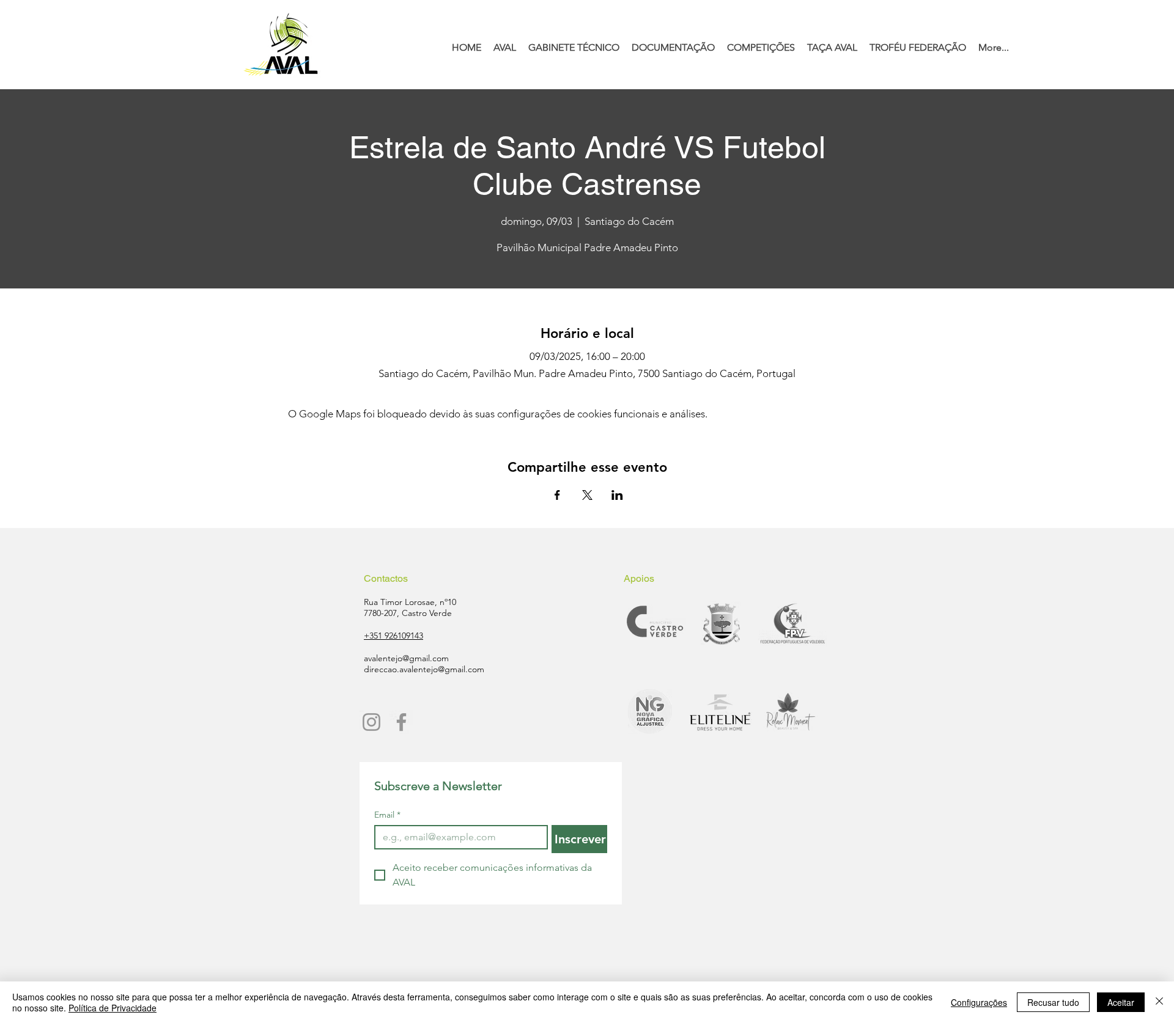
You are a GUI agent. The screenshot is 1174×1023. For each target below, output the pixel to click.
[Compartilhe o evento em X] (587, 495)
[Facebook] (401, 722)
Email (387, 815)
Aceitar (1120, 1002)
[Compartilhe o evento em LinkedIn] (617, 495)
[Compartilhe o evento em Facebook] (557, 495)
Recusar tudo (1053, 1002)
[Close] (1159, 1002)
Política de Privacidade (112, 1008)
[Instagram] (371, 722)
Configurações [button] (979, 1002)
